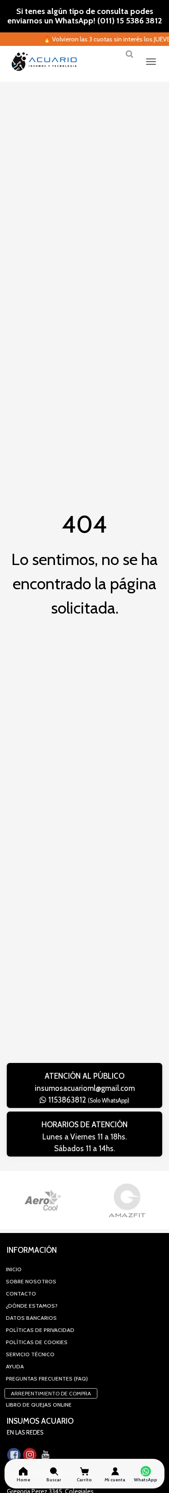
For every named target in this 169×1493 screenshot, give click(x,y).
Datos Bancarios (31, 1317)
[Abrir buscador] (129, 57)
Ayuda (15, 1366)
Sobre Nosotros (31, 1281)
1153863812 (87, 1099)
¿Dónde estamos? (32, 1305)
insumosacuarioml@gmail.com (85, 1088)
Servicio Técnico (30, 1354)
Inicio (14, 1269)
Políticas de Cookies (37, 1342)
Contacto (21, 1293)
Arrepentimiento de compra (51, 1393)
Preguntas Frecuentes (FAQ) (47, 1378)
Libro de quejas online (39, 1404)
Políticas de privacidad (40, 1330)
